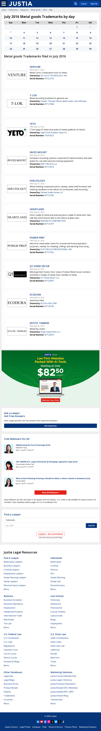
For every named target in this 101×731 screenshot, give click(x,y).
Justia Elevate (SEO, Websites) (64, 687)
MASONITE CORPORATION (53, 221)
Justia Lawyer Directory (61, 680)
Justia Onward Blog (59, 695)
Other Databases (13, 672)
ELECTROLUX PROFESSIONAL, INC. (56, 249)
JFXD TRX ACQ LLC (49, 164)
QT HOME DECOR (39, 266)
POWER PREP (37, 237)
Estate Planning (57, 577)
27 (50, 48)
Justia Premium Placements (63, 684)
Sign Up (94, 4)
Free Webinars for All (16, 438)
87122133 (49, 78)
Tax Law (7, 623)
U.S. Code (8, 642)
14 (64, 38)
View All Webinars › (50, 492)
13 (50, 38)
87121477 (49, 223)
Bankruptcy (55, 561)
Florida (53, 653)
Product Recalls (11, 687)
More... (7, 589)
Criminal (54, 565)
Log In (84, 4)
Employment (9, 607)
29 (77, 48)
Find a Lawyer (12, 514)
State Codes (55, 642)
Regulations (9, 645)
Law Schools (57, 596)
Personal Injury (57, 585)
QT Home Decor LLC (50, 277)
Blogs (53, 619)
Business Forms (11, 684)
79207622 (49, 135)
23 (90, 43)
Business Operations (13, 604)
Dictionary (55, 600)
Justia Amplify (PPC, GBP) (61, 691)
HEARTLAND (37, 209)
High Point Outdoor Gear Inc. (54, 132)
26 (37, 48)
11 (24, 38)
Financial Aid (56, 607)
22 (77, 43)
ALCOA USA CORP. (49, 303)
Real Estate (9, 619)
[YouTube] (41, 721)
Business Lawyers (12, 565)
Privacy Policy (71, 727)
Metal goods (36, 10)
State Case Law (57, 645)
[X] (59, 721)
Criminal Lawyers (11, 569)
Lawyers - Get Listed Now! (50, 534)
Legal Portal (25, 727)
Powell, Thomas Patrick (51, 101)
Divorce (54, 569)
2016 (45, 10)
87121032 (49, 252)
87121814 (49, 167)
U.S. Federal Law (12, 634)
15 (77, 38)
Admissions (55, 604)
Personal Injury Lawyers (15, 585)
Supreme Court (11, 649)
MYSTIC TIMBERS (39, 323)
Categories (24, 10)
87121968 (49, 104)
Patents (7, 691)
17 (11, 43)
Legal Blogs (9, 680)
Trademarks (13, 10)
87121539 (49, 195)
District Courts (10, 657)
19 (37, 43)
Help (44, 727)
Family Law (55, 581)
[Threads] (52, 721)
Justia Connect (11, 727)
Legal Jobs (8, 676)
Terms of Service (55, 727)
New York (54, 657)
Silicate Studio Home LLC (52, 192)
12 (37, 38)
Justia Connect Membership (63, 676)
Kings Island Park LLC (50, 331)
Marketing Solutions (61, 672)
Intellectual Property (13, 611)
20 (50, 43)
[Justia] (20, 3)
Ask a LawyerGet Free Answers (14, 414)
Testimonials (56, 699)
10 (11, 38)
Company (36, 727)
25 (24, 48)
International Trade (13, 615)
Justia (3, 10)
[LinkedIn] (38, 721)
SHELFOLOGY (37, 180)
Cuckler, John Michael (76, 101)
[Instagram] (48, 721)
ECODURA (35, 294)
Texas (53, 661)
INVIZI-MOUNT (38, 152)
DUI (52, 573)
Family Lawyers (11, 581)
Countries (8, 699)
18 (24, 43)
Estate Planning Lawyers (15, 577)
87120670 (49, 334)
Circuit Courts (10, 653)
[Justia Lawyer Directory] (63, 721)
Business (8, 596)
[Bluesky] (55, 721)
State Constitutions (59, 638)
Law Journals (56, 615)
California (54, 649)
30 (90, 48)
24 (11, 48)
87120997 (49, 280)
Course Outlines (57, 611)
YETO (33, 123)
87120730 (49, 306)
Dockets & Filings (11, 661)
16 (90, 38)
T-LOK (33, 95)
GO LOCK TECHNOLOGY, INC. (54, 75)
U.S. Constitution (11, 638)
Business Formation (13, 600)
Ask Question (50, 425)
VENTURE (35, 66)
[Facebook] (45, 721)
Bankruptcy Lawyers (13, 561)
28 (64, 48)
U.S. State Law (58, 634)
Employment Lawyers (13, 573)
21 (64, 43)
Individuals (56, 558)
